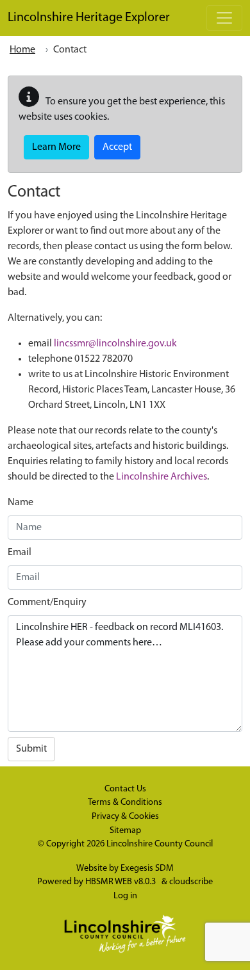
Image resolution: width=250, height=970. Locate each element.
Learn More (56, 147)
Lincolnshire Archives (161, 477)
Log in (125, 896)
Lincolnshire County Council (159, 844)
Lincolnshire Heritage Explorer (89, 18)
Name (20, 502)
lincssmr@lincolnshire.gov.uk (115, 344)
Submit (31, 749)
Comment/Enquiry (47, 602)
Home (22, 50)
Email (19, 552)
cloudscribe (191, 882)
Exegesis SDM (147, 868)
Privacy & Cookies (125, 816)
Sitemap (125, 831)
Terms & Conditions (125, 802)
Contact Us (125, 789)
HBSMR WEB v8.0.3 (121, 882)
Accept (117, 147)
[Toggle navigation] (224, 18)
